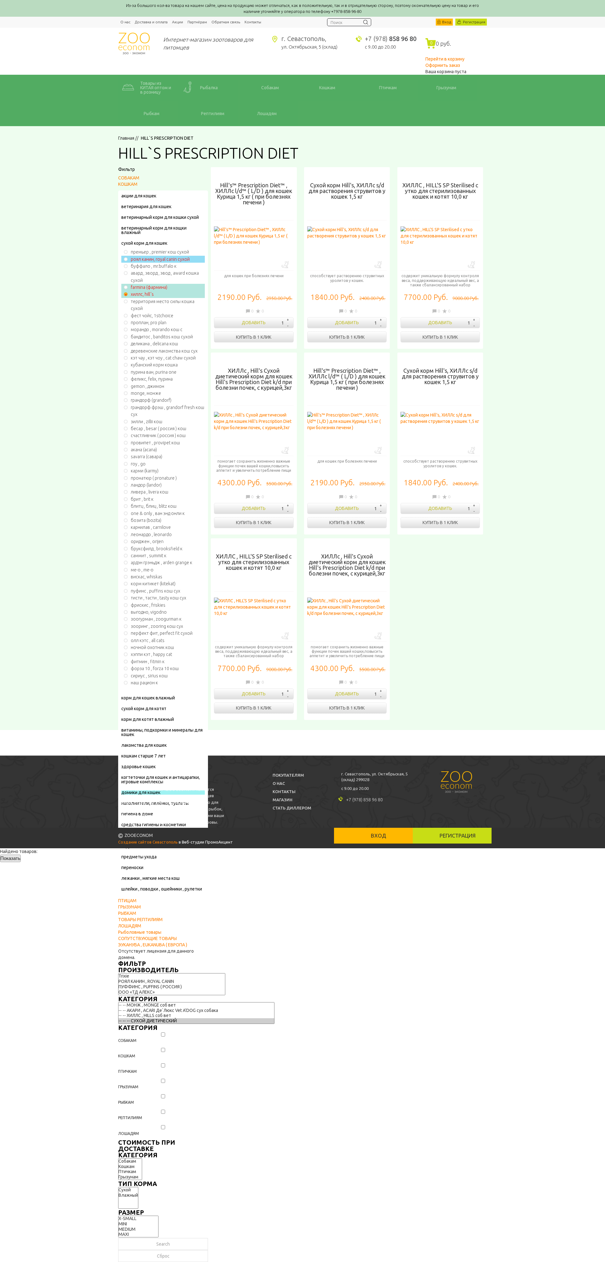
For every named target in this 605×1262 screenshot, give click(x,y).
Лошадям (128, 1133)
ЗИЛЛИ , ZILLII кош (146, 421)
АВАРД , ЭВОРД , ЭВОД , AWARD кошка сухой (165, 277)
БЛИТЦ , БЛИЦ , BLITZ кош (153, 506)
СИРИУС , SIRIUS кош (149, 675)
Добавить (254, 322)
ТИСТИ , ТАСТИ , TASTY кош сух (158, 597)
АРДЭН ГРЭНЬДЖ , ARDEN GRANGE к (161, 562)
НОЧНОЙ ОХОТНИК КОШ (152, 647)
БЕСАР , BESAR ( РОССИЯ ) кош (158, 428)
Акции (177, 22)
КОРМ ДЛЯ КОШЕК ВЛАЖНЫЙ (148, 698)
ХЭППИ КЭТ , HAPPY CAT (151, 654)
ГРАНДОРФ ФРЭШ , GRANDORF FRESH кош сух (167, 411)
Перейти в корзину (444, 58)
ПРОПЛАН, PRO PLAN (148, 322)
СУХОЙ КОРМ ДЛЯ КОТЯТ (143, 708)
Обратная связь (225, 22)
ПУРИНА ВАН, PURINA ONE (153, 372)
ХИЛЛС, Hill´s (142, 294)
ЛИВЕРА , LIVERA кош (149, 491)
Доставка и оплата (151, 22)
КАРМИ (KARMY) (144, 470)
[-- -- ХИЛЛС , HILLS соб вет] (196, 1015)
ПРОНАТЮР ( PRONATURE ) (154, 478)
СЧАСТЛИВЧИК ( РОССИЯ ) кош (158, 435)
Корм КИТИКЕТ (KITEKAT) (153, 583)
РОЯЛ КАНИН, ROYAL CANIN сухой (160, 259)
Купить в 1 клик (253, 337)
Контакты (253, 22)
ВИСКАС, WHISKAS (146, 576)
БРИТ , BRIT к (142, 499)
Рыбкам (126, 1102)
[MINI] (138, 1224)
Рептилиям (130, 1118)
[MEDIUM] (138, 1229)
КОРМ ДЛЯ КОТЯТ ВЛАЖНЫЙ (147, 719)
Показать (10, 858)
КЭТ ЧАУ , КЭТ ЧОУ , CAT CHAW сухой (163, 357)
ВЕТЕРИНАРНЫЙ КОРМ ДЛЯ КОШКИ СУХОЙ (160, 217)
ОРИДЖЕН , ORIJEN (147, 541)
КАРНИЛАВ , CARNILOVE (151, 527)
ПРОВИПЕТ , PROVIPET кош (155, 442)
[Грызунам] (130, 1177)
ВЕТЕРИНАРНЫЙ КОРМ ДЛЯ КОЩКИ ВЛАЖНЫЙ (154, 230)
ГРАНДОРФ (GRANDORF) (151, 400)
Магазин (282, 800)
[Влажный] (128, 1195)
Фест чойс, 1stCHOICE (152, 315)
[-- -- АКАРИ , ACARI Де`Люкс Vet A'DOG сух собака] (196, 1010)
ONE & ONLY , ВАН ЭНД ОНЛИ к (158, 513)
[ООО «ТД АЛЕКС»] (171, 992)
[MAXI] (138, 1234)
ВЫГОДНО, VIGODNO (149, 612)
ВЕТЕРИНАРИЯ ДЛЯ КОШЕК (146, 206)
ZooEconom (134, 43)
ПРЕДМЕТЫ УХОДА (139, 857)
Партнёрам (197, 22)
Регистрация (474, 22)
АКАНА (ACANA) (144, 449)
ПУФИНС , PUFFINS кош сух (155, 590)
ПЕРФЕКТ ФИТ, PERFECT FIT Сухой (162, 633)
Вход (446, 22)
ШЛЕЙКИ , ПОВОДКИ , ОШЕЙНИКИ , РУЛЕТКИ (161, 889)
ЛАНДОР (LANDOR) (146, 485)
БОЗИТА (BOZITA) (146, 520)
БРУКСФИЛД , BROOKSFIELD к (156, 548)
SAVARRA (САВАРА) (146, 456)
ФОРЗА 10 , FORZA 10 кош (155, 668)
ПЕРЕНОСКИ (132, 867)
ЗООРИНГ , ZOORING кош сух (157, 626)
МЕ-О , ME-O (142, 569)
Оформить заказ (442, 65)
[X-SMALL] (138, 1218)
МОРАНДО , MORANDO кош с (156, 329)
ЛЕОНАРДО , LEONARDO (151, 534)
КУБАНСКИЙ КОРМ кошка (154, 364)
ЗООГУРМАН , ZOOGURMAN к (156, 619)
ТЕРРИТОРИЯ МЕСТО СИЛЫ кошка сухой (162, 305)
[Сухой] (128, 1190)
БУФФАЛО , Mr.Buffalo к (153, 266)
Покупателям (288, 775)
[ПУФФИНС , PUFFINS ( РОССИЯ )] (171, 987)
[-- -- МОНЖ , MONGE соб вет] (196, 1005)
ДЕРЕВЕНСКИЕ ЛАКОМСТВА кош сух (164, 350)
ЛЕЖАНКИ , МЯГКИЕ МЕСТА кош (150, 878)
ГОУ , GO (138, 463)
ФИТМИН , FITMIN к (147, 661)
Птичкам (127, 1071)
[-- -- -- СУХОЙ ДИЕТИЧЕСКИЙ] (196, 1021)
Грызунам (128, 1087)
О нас (125, 22)
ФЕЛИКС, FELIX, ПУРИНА (152, 379)
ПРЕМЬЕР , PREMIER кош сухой (160, 251)
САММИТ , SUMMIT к (148, 555)
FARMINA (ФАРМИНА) (149, 287)
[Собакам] (130, 1161)
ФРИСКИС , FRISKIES (148, 605)
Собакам (127, 1040)
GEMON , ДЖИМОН (147, 386)
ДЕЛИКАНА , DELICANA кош (154, 343)
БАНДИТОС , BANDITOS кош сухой (162, 336)
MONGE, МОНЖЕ (146, 393)
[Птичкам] (130, 1171)
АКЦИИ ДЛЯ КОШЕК (138, 196)
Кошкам (126, 1056)
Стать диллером (292, 808)
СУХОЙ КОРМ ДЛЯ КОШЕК (144, 243)
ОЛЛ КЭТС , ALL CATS (147, 640)
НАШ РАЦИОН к (144, 682)
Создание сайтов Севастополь (148, 842)
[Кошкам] (130, 1166)
